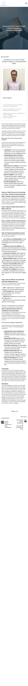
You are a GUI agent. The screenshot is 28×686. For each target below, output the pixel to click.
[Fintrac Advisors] (4, 3)
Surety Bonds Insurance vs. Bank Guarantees (8, 424)
